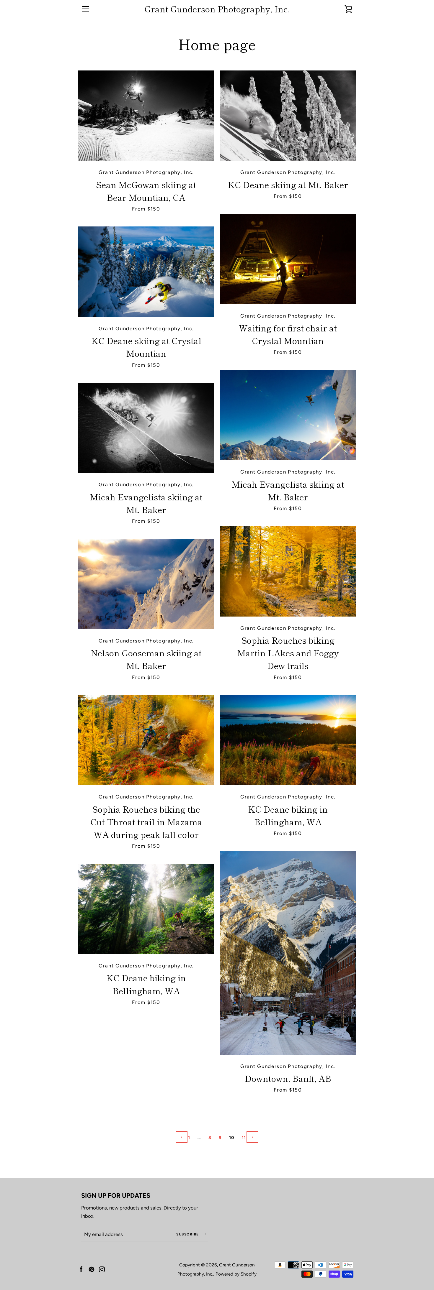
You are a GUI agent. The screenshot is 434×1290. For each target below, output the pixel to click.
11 (244, 1137)
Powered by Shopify (236, 1274)
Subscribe (188, 1234)
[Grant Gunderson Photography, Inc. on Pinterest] (91, 1269)
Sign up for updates (115, 1195)
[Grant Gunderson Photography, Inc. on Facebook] (81, 1269)
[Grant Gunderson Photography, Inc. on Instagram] (102, 1269)
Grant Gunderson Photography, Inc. (217, 9)
